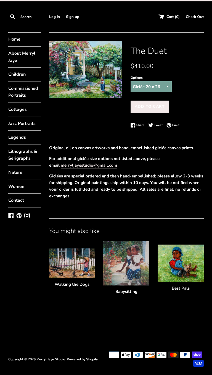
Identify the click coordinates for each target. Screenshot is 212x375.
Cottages (17, 109)
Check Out (195, 16)
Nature (15, 172)
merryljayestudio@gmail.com (89, 165)
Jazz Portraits (22, 123)
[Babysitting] (126, 263)
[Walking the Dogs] (72, 263)
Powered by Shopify (82, 359)
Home (14, 39)
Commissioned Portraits (23, 92)
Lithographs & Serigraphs (22, 155)
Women (16, 186)
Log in (54, 16)
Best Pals (181, 288)
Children (17, 74)
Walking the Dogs (72, 284)
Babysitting (126, 291)
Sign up (72, 16)
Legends (17, 137)
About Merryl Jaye (21, 57)
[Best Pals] (181, 263)
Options (137, 77)
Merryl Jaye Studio (50, 359)
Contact (16, 200)
